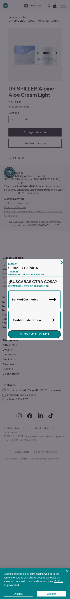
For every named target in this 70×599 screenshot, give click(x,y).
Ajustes (18, 593)
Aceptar (51, 593)
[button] (62, 263)
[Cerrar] (65, 573)
